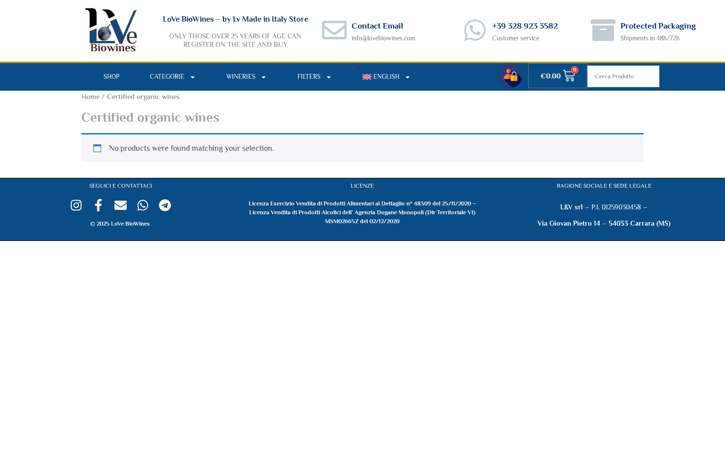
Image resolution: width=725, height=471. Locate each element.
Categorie (167, 76)
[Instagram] (76, 205)
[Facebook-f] (98, 205)
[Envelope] (120, 205)
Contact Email (377, 26)
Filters (309, 76)
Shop (111, 76)
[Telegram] (165, 205)
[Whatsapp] (143, 205)
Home (90, 97)
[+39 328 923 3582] (475, 30)
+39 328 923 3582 (525, 26)
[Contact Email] (334, 30)
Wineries (240, 76)
